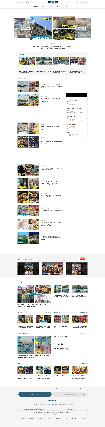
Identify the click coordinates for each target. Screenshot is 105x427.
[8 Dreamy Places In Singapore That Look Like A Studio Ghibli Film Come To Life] (61, 319)
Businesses (43, 124)
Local (20, 66)
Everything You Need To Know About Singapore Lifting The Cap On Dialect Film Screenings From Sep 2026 (51, 183)
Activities (38, 66)
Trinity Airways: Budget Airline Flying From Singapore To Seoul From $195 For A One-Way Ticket (52, 86)
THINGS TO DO (43, 6)
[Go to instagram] (26, 2)
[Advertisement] (40, 115)
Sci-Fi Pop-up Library (71, 116)
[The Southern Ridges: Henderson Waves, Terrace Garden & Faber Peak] (44, 61)
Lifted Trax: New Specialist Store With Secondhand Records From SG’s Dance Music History (52, 128)
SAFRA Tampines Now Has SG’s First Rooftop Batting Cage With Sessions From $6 (61, 296)
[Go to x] (19, 2)
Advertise (33, 404)
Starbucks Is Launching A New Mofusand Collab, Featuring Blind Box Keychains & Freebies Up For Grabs (51, 224)
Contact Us (43, 404)
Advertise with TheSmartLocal (35, 394)
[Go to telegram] (24, 2)
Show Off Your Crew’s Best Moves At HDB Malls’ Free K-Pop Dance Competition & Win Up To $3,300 (51, 141)
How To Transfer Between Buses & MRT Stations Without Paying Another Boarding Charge (61, 71)
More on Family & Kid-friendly (82, 333)
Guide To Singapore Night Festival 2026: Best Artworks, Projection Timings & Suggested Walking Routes (43, 377)
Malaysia (52, 43)
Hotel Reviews (44, 96)
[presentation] (82, 258)
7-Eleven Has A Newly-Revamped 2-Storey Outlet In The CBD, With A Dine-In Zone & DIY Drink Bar (52, 210)
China (42, 234)
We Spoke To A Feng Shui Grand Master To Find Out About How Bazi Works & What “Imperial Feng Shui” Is (43, 326)
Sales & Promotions (74, 66)
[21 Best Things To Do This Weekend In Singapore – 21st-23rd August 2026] (61, 370)
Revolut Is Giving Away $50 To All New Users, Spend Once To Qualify (52, 168)
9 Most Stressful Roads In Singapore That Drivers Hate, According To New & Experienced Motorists (26, 71)
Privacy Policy (70, 404)
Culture (42, 179)
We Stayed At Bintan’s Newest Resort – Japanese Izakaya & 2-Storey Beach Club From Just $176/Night (52, 100)
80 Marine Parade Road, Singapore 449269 (76, 120)
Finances (43, 166)
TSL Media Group (57, 414)
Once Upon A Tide (70, 98)
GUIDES (58, 6)
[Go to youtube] (29, 2)
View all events (82, 95)
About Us (38, 404)
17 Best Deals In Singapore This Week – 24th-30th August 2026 (52, 196)
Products (43, 220)
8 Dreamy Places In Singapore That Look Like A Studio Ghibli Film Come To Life (61, 326)
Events (42, 138)
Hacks (55, 66)
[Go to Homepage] (53, 2)
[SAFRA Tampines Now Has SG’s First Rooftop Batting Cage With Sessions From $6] (61, 289)
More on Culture (48, 312)
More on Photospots (84, 312)
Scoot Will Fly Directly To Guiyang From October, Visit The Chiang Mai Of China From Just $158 (51, 237)
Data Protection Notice (63, 404)
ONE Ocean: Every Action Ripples (73, 132)
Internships (48, 404)
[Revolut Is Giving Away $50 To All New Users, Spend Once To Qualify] (28, 170)
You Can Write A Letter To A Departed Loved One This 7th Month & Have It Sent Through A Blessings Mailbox (79, 377)
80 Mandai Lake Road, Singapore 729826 (75, 112)
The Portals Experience (71, 124)
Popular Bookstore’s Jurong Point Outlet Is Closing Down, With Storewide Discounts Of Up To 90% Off (78, 71)
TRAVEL (35, 6)
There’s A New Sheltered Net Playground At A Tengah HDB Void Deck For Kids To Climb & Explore (61, 350)
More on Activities (84, 282)
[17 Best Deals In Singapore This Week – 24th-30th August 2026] (28, 197)
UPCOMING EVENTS (67, 6)
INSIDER (51, 6)
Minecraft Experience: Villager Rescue (74, 108)
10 (31, 246)
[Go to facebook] (21, 2)
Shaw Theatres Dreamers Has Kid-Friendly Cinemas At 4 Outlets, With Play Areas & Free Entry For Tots (61, 338)
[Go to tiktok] (31, 2)
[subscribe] (83, 394)
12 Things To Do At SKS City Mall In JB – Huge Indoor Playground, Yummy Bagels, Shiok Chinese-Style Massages (52, 47)
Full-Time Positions (54, 404)
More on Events (85, 363)
